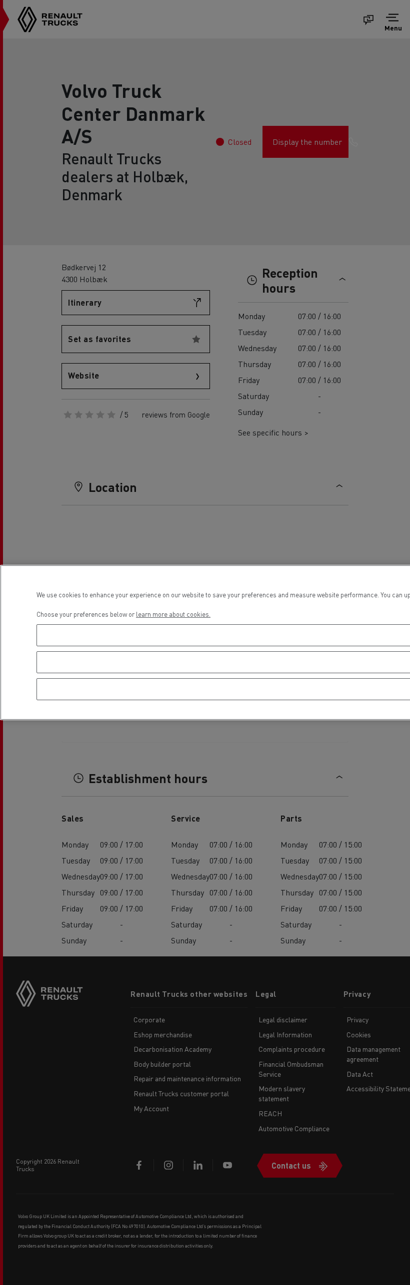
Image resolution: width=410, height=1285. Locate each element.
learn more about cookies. (173, 614)
